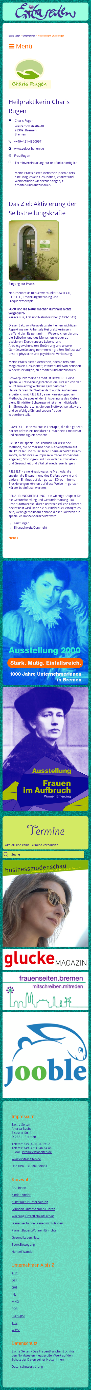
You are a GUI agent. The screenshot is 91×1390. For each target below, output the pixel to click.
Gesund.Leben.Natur (26, 1237)
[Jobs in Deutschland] (45, 1097)
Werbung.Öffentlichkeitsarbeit (33, 1216)
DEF (14, 1280)
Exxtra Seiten (14, 35)
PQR (14, 1309)
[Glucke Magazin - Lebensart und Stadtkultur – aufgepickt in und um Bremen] (45, 969)
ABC (15, 1273)
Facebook (11, 31)
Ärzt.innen (19, 1188)
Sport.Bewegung (23, 1244)
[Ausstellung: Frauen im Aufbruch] (45, 810)
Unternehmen (28, 35)
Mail (41, 31)
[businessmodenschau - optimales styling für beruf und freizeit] (45, 945)
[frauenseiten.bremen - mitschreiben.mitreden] (45, 1009)
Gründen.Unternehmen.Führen (33, 1209)
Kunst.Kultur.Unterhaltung (30, 1202)
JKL (14, 1294)
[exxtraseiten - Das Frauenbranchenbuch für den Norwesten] (45, 18)
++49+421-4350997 (27, 141)
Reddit (53, 31)
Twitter (17, 31)
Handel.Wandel (22, 1251)
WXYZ (16, 1330)
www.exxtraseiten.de (26, 1159)
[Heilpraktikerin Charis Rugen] (34, 279)
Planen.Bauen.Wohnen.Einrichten (35, 1230)
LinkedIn (29, 31)
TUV (14, 1323)
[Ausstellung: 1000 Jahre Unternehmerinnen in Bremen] (45, 684)
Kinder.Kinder (21, 1195)
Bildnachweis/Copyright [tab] (30, 527)
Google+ (23, 31)
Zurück (13, 538)
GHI (14, 1287)
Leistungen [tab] (21, 523)
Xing (35, 31)
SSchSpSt (18, 1316)
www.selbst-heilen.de (29, 148)
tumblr (47, 31)
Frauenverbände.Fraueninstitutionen (37, 1223)
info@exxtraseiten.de (37, 1152)
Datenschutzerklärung (27, 1366)
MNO (15, 1301)
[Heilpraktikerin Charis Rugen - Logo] (30, 87)
